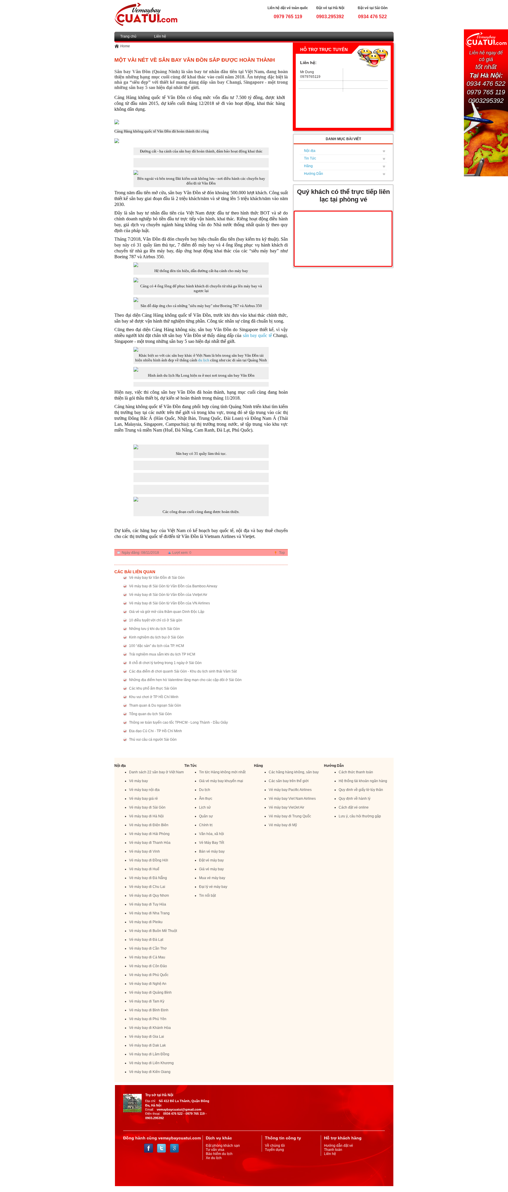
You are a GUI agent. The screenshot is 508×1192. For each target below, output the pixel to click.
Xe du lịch (214, 1158)
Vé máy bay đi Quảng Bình (150, 992)
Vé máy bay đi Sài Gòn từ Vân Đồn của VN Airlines (169, 603)
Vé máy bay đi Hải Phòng (149, 834)
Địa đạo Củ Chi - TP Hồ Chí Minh (155, 731)
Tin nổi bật (207, 895)
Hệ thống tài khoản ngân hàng (363, 781)
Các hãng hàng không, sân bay (294, 772)
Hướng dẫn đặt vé (338, 1146)
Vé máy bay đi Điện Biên (148, 825)
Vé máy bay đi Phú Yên (147, 1019)
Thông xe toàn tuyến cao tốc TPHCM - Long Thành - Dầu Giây (178, 722)
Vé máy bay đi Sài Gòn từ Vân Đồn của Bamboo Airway (173, 586)
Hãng (308, 166)
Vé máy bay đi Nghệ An (147, 984)
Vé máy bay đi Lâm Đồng (149, 1054)
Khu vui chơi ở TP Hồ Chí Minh (153, 697)
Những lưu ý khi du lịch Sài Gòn (154, 629)
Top (282, 553)
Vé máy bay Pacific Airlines (290, 790)
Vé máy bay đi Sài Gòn (147, 807)
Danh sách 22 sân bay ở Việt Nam (156, 772)
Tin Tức (310, 158)
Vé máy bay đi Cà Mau (147, 957)
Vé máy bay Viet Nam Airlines (292, 799)
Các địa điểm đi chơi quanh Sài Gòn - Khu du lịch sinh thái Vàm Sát (183, 671)
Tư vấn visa (215, 1150)
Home (125, 46)
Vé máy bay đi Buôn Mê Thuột (153, 931)
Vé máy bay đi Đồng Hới (148, 860)
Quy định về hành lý (354, 799)
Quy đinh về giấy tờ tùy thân (361, 790)
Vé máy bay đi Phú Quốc (148, 975)
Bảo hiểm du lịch (219, 1154)
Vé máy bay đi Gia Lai (146, 1037)
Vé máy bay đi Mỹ (283, 825)
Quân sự (206, 816)
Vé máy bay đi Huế (144, 869)
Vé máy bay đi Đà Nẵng (148, 878)
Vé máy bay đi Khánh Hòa (150, 1028)
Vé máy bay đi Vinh (144, 851)
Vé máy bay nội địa (144, 790)
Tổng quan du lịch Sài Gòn (150, 714)
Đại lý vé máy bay (213, 887)
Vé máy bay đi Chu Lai (147, 887)
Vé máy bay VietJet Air (286, 807)
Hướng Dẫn (313, 174)
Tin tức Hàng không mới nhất (222, 772)
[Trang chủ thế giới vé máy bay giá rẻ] (145, 14)
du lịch (203, 360)
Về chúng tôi (275, 1146)
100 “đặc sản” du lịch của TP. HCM (156, 646)
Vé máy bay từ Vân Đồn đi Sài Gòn (157, 578)
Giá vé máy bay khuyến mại (221, 781)
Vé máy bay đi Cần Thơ (148, 948)
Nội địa (309, 151)
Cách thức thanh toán (356, 772)
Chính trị (206, 825)
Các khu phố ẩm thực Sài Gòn (153, 688)
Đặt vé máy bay (211, 860)
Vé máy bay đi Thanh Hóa (150, 843)
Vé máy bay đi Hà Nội (146, 816)
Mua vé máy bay (212, 878)
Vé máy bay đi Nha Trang (149, 913)
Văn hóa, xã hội (211, 834)
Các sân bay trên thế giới (289, 781)
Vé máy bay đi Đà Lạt (146, 940)
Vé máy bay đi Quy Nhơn (149, 895)
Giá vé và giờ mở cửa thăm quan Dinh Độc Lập (166, 612)
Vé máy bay (138, 781)
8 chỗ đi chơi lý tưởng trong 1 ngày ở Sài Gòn (165, 663)
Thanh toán (333, 1150)
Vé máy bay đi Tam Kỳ (146, 1001)
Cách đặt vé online (354, 807)
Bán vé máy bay (212, 851)
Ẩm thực (205, 799)
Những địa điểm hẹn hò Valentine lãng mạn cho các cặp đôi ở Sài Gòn (185, 680)
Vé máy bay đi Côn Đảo (148, 966)
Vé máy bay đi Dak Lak (147, 1045)
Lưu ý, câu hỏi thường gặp (360, 816)
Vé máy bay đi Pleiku (146, 922)
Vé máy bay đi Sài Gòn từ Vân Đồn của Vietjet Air (168, 595)
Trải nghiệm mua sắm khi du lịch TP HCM (162, 654)
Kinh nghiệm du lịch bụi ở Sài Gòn (156, 637)
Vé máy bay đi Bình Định (148, 1010)
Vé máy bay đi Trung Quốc (290, 816)
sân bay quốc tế (257, 335)
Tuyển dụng (274, 1150)
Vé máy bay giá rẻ (143, 799)
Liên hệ (160, 36)
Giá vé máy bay (211, 869)
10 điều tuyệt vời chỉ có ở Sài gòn (155, 620)
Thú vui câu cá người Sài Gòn (153, 739)
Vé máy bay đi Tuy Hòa (147, 904)
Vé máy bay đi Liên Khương (151, 1063)
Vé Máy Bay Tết (211, 843)
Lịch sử (205, 807)
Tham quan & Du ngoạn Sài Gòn (155, 705)
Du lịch (204, 790)
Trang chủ (128, 36)
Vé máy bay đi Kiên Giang (150, 1072)
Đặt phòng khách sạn (223, 1146)
